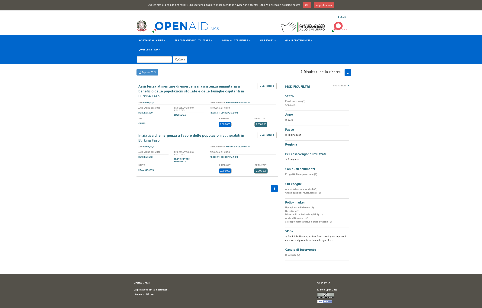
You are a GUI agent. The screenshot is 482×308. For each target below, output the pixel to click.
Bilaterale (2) (292, 255)
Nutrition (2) (292, 211)
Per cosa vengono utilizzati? (193, 40)
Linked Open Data (327, 289)
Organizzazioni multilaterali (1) (303, 192)
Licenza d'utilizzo (144, 294)
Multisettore (182, 159)
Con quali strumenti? (235, 40)
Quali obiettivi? (148, 49)
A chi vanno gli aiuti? (151, 40)
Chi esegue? (267, 40)
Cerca (181, 59)
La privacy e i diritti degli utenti (151, 289)
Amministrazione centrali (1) (301, 189)
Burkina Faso (145, 112)
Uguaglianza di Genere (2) (299, 207)
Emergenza (180, 115)
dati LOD (266, 86)
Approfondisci (324, 5)
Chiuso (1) (291, 105)
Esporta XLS (148, 72)
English (342, 16)
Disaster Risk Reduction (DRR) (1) (304, 214)
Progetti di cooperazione (224, 112)
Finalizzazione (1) (295, 101)
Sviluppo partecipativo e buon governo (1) (308, 221)
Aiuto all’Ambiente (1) (297, 218)
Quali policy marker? (298, 40)
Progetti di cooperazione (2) (301, 174)
